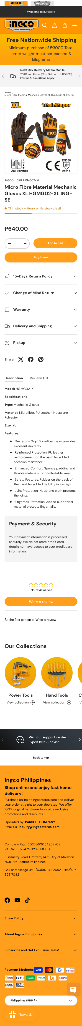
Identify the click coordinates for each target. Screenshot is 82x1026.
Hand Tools (57, 695)
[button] (65, 25)
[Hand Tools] (57, 672)
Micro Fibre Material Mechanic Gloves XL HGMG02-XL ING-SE (39, 95)
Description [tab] (14, 378)
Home (8, 92)
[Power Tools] (20, 672)
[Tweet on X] (21, 359)
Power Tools (20, 695)
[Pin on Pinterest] (41, 359)
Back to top (41, 757)
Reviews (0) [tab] (39, 378)
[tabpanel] (41, 447)
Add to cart (55, 243)
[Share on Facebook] (31, 359)
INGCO (9, 180)
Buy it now (41, 257)
